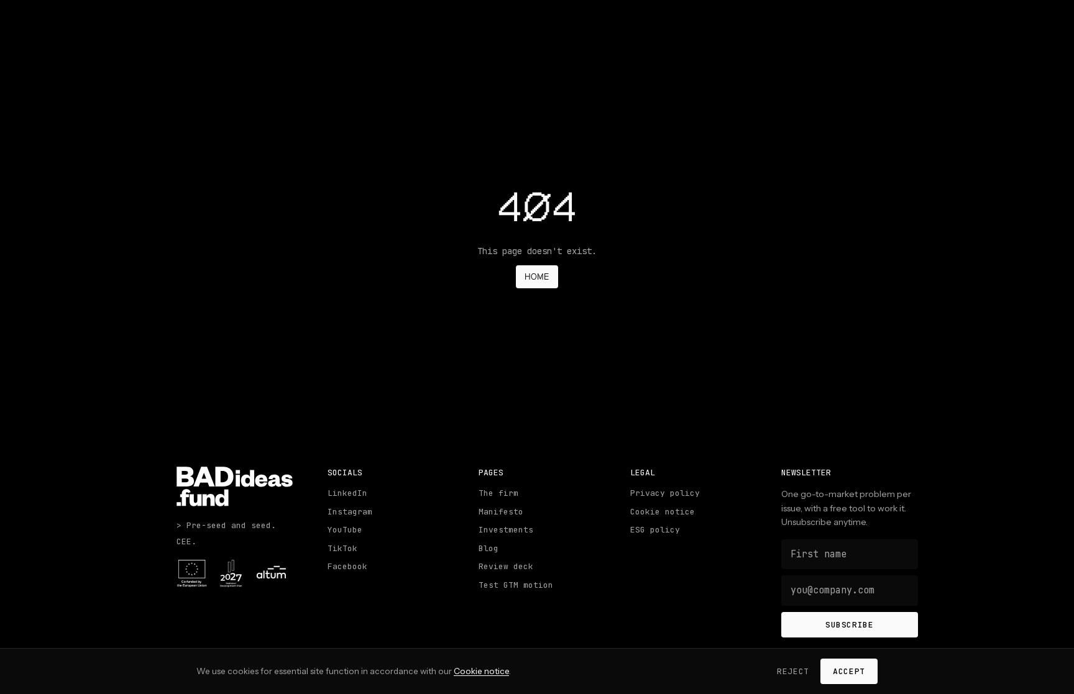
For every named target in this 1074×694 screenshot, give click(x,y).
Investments (506, 529)
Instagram (350, 511)
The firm (498, 493)
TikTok (342, 548)
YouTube (345, 529)
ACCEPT (849, 671)
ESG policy (655, 529)
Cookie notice (662, 511)
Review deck (506, 566)
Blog (488, 548)
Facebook (347, 566)
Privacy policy (665, 493)
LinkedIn (347, 493)
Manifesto (501, 511)
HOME (537, 276)
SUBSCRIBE (849, 624)
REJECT (793, 671)
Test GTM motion (516, 585)
